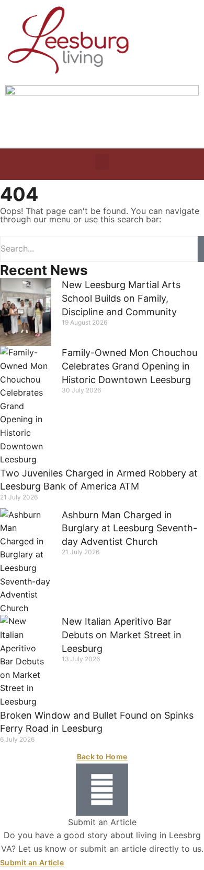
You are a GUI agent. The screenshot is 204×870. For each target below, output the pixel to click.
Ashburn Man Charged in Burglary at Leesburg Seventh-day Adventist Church (129, 528)
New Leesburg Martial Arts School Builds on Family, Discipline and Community (121, 298)
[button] (102, 162)
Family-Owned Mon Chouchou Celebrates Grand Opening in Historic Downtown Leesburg (129, 366)
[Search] (201, 249)
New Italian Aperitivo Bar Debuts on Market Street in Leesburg (122, 634)
